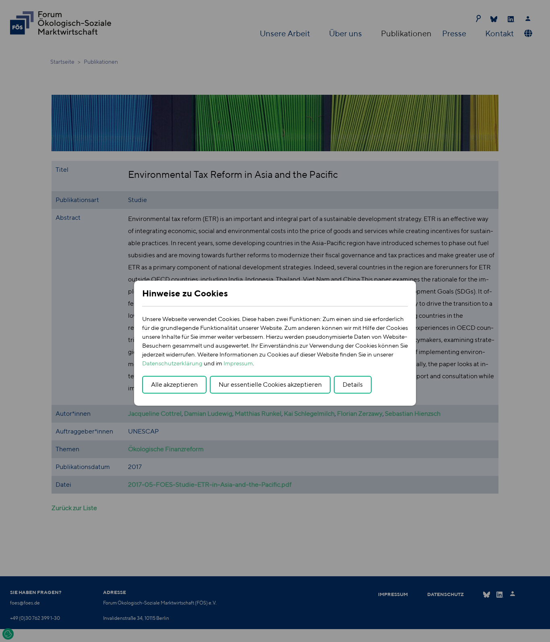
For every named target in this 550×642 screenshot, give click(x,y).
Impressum (238, 363)
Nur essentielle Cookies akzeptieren (270, 384)
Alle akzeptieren (174, 384)
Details (353, 384)
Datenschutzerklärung (172, 363)
